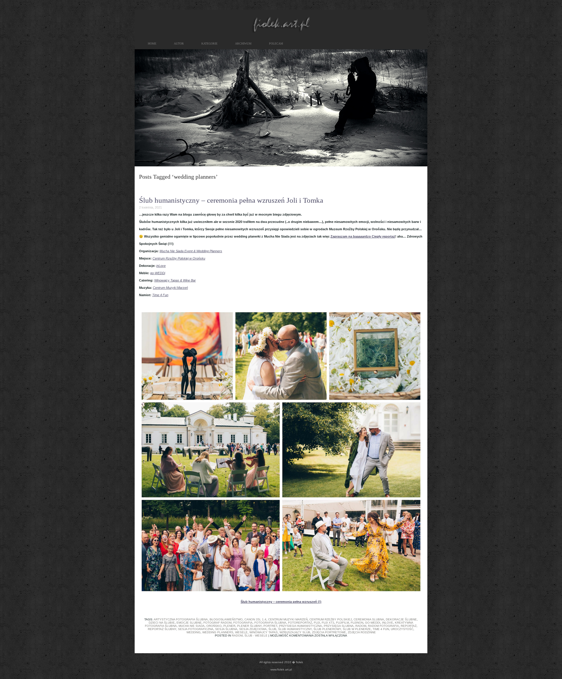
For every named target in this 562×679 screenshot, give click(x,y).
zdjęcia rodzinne (362, 632)
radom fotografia (383, 625)
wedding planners (217, 632)
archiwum (243, 43)
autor (179, 43)
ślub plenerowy (327, 629)
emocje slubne (189, 622)
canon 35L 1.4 (255, 619)
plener (229, 625)
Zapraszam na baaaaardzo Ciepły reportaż (362, 236)
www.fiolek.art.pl (281, 669)
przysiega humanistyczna (300, 625)
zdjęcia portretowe (329, 632)
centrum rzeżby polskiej (330, 619)
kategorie (209, 43)
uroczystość (402, 629)
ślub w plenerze (357, 629)
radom (360, 625)
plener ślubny (249, 625)
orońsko (214, 625)
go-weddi (372, 622)
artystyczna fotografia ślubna (181, 619)
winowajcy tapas (263, 632)
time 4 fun (381, 629)
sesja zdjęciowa (253, 629)
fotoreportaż (300, 622)
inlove (387, 622)
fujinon (357, 622)
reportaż (409, 625)
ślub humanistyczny (295, 629)
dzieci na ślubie (162, 622)
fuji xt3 (328, 622)
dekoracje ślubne (401, 619)
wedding (193, 632)
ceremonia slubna (369, 619)
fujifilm (342, 622)
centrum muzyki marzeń (288, 619)
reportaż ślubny (162, 629)
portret (270, 625)
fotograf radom (217, 622)
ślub (272, 629)
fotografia (243, 622)
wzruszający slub (295, 632)
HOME (152, 43)
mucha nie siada (192, 625)
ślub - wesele (256, 635)
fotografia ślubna (270, 622)
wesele (241, 632)
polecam (276, 43)
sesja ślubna (226, 629)
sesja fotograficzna (195, 629)
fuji (317, 622)
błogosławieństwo (226, 619)
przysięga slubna (339, 625)
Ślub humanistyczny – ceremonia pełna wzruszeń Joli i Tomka (231, 200)
